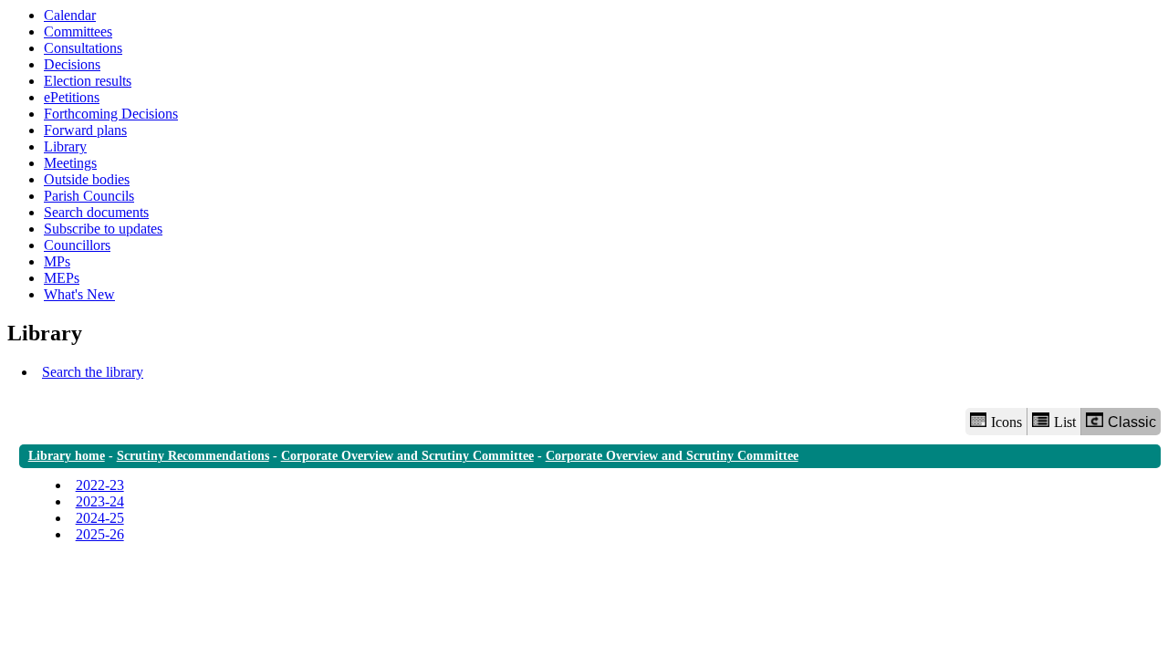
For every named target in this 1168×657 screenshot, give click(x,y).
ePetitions (71, 97)
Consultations (83, 48)
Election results (87, 81)
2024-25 (100, 518)
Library (65, 146)
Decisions (72, 64)
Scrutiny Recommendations (193, 456)
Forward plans (85, 130)
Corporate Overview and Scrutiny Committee (407, 456)
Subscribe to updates (103, 228)
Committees (78, 31)
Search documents (96, 212)
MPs (57, 261)
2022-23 (100, 485)
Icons (1006, 422)
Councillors (77, 245)
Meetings (70, 163)
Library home (66, 456)
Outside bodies (87, 179)
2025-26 (100, 534)
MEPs (61, 278)
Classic (1132, 422)
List (1065, 422)
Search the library (92, 372)
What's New (79, 294)
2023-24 (100, 501)
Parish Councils (89, 195)
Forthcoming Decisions (111, 113)
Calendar (70, 15)
